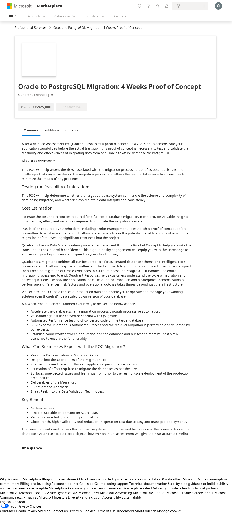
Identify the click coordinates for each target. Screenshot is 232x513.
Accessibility (111, 497)
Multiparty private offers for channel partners (184, 488)
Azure (51, 492)
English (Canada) (12, 501)
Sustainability (132, 497)
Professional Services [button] (30, 27)
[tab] (32, 130)
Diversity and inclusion (85, 497)
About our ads (145, 510)
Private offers (172, 479)
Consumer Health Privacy (18, 510)
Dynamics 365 (67, 492)
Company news (11, 497)
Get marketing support (111, 483)
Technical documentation (142, 479)
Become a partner (65, 483)
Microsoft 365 (88, 492)
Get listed (86, 483)
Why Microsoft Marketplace (20, 479)
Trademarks (125, 510)
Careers (197, 492)
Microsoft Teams (179, 492)
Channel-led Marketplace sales (127, 488)
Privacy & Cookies (81, 510)
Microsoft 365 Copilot (149, 492)
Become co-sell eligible (30, 488)
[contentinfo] (50, 27)
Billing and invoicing (35, 483)
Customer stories (63, 479)
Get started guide (109, 479)
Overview (31, 130)
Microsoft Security (32, 492)
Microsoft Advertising (116, 492)
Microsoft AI (9, 492)
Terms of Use (106, 510)
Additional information (62, 130)
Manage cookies (169, 510)
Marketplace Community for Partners (76, 488)
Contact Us (59, 510)
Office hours (86, 479)
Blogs (46, 479)
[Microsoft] (19, 6)
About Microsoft (216, 492)
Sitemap (44, 510)
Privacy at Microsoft (38, 497)
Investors (60, 497)
